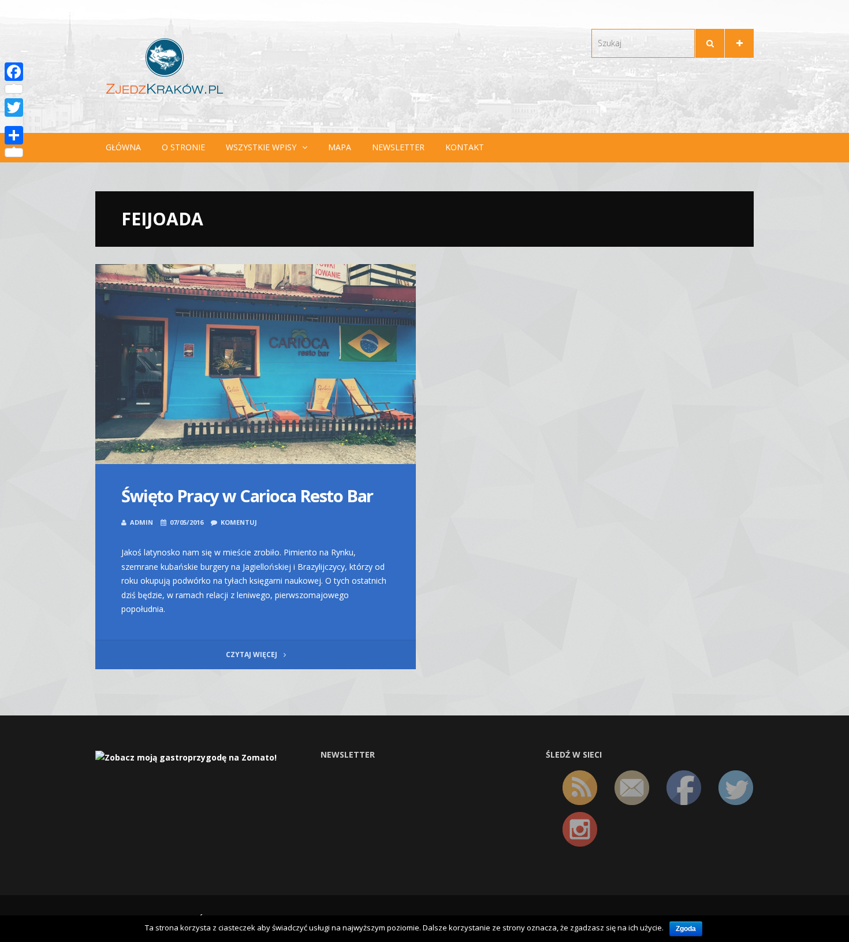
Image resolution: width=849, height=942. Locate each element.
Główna (123, 147)
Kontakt (464, 147)
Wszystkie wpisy (261, 147)
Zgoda (686, 929)
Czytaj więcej (252, 654)
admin (141, 522)
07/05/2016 (186, 522)
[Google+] (13, 121)
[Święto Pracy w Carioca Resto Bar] (255, 364)
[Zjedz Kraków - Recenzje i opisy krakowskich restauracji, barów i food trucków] (164, 65)
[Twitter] (13, 107)
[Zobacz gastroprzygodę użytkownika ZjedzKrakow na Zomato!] (186, 756)
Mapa (339, 147)
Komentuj (239, 522)
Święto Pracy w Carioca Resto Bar (247, 495)
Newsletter (398, 147)
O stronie (183, 147)
